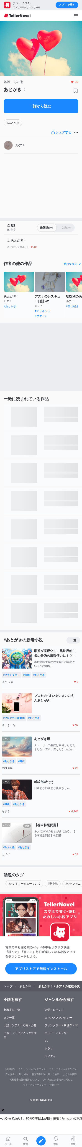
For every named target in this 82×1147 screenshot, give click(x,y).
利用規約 (10, 1069)
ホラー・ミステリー (57, 1033)
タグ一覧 (9, 1017)
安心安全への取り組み (16, 1074)
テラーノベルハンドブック (32, 1069)
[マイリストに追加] (76, 91)
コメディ (50, 1056)
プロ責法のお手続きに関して (57, 1079)
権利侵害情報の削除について (24, 1079)
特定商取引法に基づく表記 (45, 1074)
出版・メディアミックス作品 (20, 1035)
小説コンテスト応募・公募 (20, 1025)
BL (46, 1040)
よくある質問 (70, 1074)
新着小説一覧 (12, 1009)
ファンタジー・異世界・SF (61, 1025)
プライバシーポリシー (34, 1085)
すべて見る (70, 264)
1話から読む (41, 106)
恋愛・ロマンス (54, 1009)
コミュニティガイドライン (63, 1069)
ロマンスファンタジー (58, 1017)
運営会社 (54, 1085)
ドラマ (49, 1048)
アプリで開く (67, 4)
